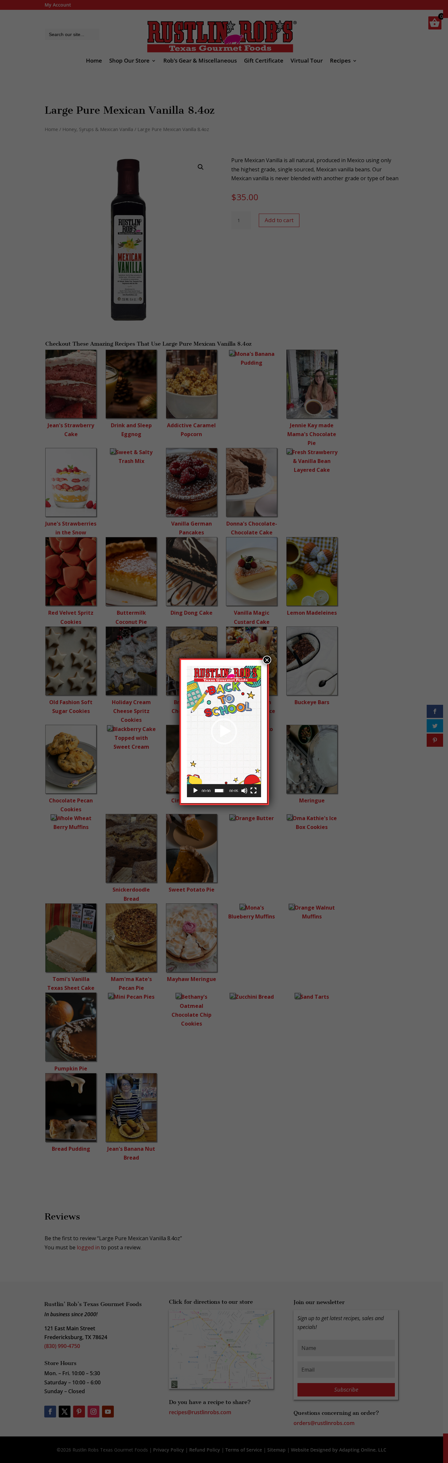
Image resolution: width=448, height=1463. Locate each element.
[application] (224, 731)
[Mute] (244, 790)
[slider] (219, 790)
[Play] (195, 790)
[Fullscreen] (253, 790)
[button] (224, 731)
